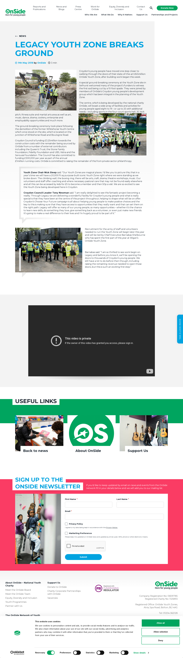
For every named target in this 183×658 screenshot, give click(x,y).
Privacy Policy (76, 524)
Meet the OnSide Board (18, 590)
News (22, 36)
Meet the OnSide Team (17, 594)
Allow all (161, 623)
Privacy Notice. (112, 527)
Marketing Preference (80, 533)
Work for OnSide (95, 8)
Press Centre (78, 8)
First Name (70, 499)
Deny (160, 640)
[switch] (77, 653)
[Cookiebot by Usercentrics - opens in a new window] (17, 653)
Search (151, 8)
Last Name (122, 499)
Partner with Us (13, 606)
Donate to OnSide (57, 587)
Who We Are (91, 14)
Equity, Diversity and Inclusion (119, 8)
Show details (139, 653)
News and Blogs (61, 8)
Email (67, 511)
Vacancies (52, 598)
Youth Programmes (15, 602)
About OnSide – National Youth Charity (23, 584)
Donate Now (167, 8)
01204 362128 (170, 613)
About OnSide (88, 451)
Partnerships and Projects (165, 14)
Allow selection (161, 632)
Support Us (141, 14)
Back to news (35, 451)
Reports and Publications (39, 8)
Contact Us (141, 8)
